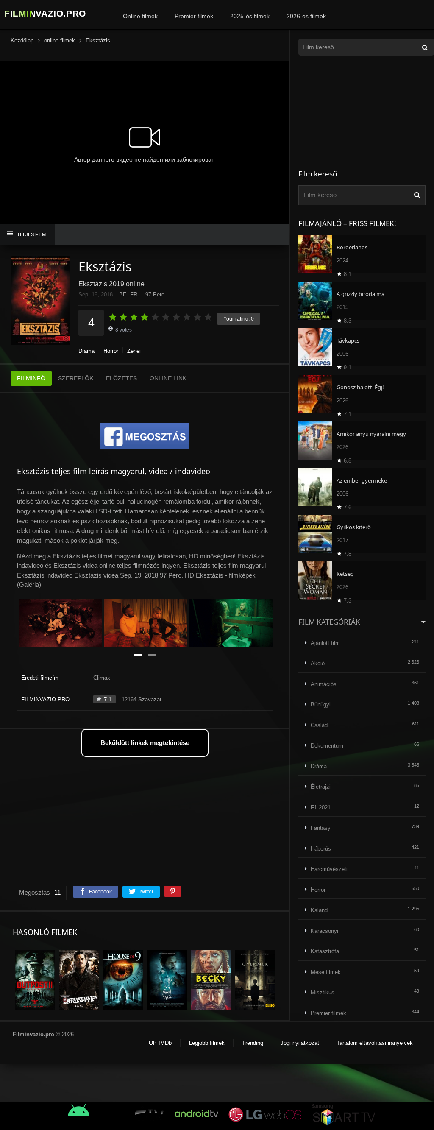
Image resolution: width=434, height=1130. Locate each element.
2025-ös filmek (250, 16)
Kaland (319, 910)
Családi (320, 725)
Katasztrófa (325, 951)
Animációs (324, 684)
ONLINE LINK (168, 378)
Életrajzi (321, 787)
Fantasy (321, 828)
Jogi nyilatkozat (300, 1043)
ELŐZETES (121, 378)
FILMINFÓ (31, 378)
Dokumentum (327, 745)
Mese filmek (326, 972)
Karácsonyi (324, 931)
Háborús (321, 848)
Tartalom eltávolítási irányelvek (375, 1043)
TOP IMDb (158, 1043)
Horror (110, 351)
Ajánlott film (325, 643)
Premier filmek (194, 16)
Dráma (86, 351)
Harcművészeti (329, 869)
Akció (318, 663)
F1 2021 (321, 807)
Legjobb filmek (207, 1043)
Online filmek (140, 16)
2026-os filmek (306, 16)
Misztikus (322, 992)
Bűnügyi (321, 704)
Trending (252, 1043)
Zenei (134, 351)
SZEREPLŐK (75, 378)
